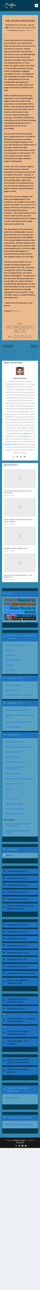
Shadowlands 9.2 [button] (16, 1009)
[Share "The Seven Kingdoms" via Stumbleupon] (16, 331)
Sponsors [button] (12, 850)
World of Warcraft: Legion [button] (18, 1070)
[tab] (20, 594)
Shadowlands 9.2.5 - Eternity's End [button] (18, 1000)
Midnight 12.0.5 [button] (15, 703)
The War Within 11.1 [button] (17, 892)
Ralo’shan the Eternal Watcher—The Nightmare (18, 576)
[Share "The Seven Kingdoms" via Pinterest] (24, 327)
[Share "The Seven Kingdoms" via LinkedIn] (28, 327)
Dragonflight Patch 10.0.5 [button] (21, 973)
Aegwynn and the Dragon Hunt (16, 548)
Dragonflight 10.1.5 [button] (18, 953)
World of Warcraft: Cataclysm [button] (18, 1089)
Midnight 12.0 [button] (14, 735)
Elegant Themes (19, 1140)
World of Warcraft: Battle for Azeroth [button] (18, 1061)
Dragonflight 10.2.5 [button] (18, 932)
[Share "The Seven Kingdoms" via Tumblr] (20, 327)
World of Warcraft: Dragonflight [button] (18, 981)
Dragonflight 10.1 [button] (17, 960)
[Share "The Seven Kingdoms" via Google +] (16, 327)
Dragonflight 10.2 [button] (17, 939)
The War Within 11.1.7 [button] (18, 885)
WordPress (20, 1142)
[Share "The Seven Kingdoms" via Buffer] (32, 327)
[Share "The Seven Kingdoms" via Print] (24, 331)
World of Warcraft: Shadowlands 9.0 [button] (18, 1032)
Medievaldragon (20, 25)
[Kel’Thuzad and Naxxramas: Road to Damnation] (20, 478)
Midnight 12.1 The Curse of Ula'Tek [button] (21, 637)
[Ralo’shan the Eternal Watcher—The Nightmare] (20, 562)
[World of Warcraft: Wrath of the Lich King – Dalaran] (20, 507)
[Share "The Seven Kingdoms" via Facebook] (8, 327)
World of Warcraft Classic (20, 27)
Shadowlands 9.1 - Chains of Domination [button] (21, 1020)
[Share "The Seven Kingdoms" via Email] (20, 331)
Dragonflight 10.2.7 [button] (18, 925)
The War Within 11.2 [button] (17, 878)
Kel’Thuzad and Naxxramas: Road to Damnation (18, 492)
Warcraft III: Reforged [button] (19, 1118)
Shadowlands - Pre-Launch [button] (18, 1042)
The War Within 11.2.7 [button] (18, 871)
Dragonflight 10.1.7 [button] (18, 946)
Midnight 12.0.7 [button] (15, 678)
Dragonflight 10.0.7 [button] (18, 967)
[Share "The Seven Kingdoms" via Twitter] (12, 327)
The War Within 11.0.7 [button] (18, 899)
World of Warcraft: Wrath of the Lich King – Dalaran (18, 520)
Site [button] (9, 594)
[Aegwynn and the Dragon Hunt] (20, 536)
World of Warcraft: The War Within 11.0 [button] (20, 907)
